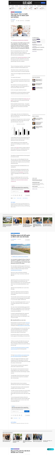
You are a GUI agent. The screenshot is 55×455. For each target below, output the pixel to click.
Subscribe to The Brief (37, 2)
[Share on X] (20, 20)
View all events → (34, 51)
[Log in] (10, 2)
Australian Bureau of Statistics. (16, 270)
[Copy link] (23, 20)
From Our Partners (36, 77)
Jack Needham (14, 239)
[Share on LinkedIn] (18, 20)
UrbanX (17, 147)
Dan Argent (13, 19)
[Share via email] (22, 20)
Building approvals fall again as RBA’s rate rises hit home (20, 236)
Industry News (16, 233)
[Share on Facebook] (17, 20)
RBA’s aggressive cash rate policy (24, 325)
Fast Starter (21, 172)
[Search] (12, 3)
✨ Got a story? (50, 449)
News (12, 233)
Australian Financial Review (22, 57)
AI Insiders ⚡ (43, 2)
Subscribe (26, 191)
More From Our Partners (8, 216)
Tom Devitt (28, 322)
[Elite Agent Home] (27, 2)
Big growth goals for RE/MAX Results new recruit (20, 451)
